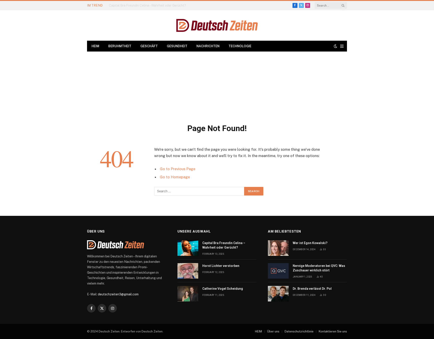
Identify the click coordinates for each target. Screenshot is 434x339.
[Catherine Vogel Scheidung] (187, 293)
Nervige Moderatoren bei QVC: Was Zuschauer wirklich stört (319, 268)
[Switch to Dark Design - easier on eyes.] (335, 46)
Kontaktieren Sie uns (333, 331)
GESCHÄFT (149, 46)
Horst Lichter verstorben (127, 5)
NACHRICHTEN (207, 46)
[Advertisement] (217, 85)
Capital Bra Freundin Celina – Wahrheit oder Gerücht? (223, 245)
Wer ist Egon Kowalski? (310, 243)
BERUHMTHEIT (119, 46)
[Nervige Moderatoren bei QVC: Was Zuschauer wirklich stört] (278, 271)
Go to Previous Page (177, 169)
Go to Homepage (175, 177)
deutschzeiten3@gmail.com (118, 294)
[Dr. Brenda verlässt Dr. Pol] (278, 293)
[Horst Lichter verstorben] (187, 271)
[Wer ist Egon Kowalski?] (278, 248)
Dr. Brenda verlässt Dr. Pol (312, 288)
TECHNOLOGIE (240, 46)
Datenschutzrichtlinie (299, 331)
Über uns (273, 331)
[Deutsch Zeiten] (217, 25)
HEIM (95, 46)
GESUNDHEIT (177, 46)
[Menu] (342, 46)
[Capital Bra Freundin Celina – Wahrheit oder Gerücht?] (187, 248)
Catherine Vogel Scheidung (222, 288)
